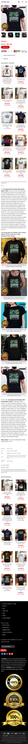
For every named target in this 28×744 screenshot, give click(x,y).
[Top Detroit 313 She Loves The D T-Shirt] (21, 71)
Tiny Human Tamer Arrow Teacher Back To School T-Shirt (7, 126)
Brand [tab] (2, 185)
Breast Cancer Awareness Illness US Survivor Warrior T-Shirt (7, 149)
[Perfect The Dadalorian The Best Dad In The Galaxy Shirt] (7, 557)
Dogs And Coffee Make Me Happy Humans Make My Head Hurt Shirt (21, 149)
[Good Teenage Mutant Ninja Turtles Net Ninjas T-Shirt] (21, 163)
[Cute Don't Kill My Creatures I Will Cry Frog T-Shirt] (7, 485)
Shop (3, 608)
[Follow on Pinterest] (9, 654)
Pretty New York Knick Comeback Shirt (7, 543)
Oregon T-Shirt (4, 472)
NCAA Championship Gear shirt (21, 471)
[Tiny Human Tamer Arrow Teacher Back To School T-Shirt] (7, 117)
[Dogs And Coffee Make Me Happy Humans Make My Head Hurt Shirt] (21, 140)
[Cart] (22, 1)
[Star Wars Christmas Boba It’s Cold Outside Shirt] (7, 163)
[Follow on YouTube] (12, 654)
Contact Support (6, 618)
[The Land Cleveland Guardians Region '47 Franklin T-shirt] (21, 509)
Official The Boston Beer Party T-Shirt (7, 101)
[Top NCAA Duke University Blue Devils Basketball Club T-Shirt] (21, 117)
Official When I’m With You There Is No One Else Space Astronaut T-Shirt (21, 102)
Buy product (5, 47)
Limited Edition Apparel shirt (8, 471)
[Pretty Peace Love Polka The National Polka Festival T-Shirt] (21, 557)
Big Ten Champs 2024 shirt (8, 469)
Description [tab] (4, 183)
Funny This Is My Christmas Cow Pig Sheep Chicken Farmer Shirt (20, 494)
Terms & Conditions (7, 632)
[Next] (25, 18)
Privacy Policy (5, 625)
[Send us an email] (7, 654)
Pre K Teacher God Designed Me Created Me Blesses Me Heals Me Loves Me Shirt (7, 80)
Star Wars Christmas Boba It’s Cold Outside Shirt (7, 172)
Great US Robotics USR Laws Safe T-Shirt (21, 543)
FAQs (3, 613)
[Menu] (26, 1)
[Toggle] (2, 55)
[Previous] (3, 18)
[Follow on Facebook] (2, 654)
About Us (4, 606)
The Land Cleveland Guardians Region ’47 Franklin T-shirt (21, 518)
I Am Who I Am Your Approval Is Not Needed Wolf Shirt (7, 588)
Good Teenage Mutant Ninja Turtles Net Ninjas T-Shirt (21, 172)
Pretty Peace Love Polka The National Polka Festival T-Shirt (21, 565)
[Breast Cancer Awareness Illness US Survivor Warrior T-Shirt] (7, 140)
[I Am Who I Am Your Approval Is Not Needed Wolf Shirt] (7, 580)
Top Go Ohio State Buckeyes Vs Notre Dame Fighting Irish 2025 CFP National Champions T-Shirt (7, 519)
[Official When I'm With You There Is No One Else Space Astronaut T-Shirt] (21, 93)
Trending (7, 467)
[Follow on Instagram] (5, 654)
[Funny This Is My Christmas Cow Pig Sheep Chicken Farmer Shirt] (21, 485)
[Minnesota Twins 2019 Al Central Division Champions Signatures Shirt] (21, 580)
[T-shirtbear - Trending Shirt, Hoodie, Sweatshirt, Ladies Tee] (5, 2)
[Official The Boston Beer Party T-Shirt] (7, 93)
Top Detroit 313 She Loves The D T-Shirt (21, 79)
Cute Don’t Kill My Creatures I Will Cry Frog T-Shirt (7, 493)
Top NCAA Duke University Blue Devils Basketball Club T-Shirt (20, 126)
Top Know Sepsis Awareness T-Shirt (16, 403)
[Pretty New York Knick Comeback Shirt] (7, 535)
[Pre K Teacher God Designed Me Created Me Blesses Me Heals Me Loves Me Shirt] (7, 71)
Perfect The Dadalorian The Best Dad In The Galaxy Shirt (7, 565)
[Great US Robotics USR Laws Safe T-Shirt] (21, 535)
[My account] (19, 1)
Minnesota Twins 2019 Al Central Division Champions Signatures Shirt (20, 588)
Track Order (5, 610)
